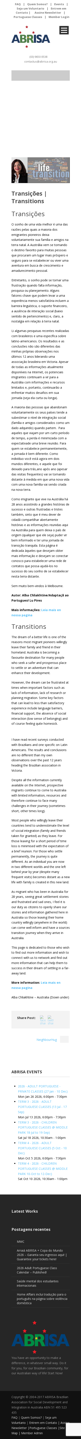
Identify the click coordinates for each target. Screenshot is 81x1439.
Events (59, 4)
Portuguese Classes (28, 17)
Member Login (59, 17)
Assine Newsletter (48, 12)
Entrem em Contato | (44, 1423)
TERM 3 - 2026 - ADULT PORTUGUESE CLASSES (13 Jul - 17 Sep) (42, 1106)
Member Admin (32, 1433)
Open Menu (64, 30)
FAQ (18, 4)
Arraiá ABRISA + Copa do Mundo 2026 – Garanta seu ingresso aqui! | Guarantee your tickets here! (42, 1254)
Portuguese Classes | (44, 1428)
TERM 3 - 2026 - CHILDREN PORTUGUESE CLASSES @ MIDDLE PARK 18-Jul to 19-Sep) (43, 1127)
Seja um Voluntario (30, 8)
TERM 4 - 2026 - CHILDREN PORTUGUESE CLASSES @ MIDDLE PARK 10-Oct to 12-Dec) (43, 1168)
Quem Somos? (37, 4)
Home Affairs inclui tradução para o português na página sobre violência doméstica (42, 1298)
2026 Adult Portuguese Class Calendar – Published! (37, 1270)
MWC (20, 1241)
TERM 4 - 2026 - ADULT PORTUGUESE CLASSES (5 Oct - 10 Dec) (42, 1148)
